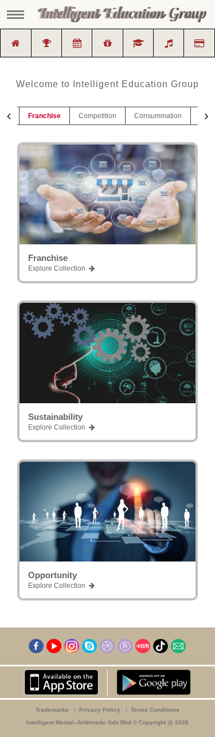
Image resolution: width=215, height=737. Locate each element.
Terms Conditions (155, 710)
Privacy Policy (100, 710)
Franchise (44, 116)
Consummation (158, 116)
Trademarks (53, 710)
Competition (97, 116)
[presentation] (8, 116)
